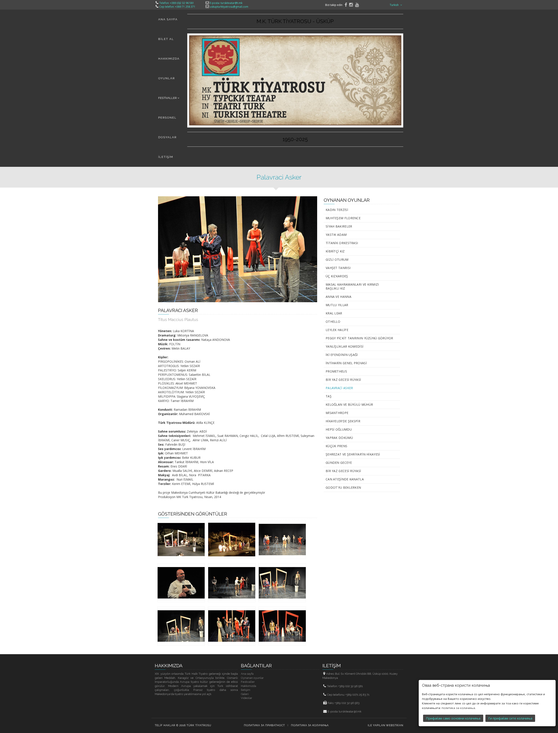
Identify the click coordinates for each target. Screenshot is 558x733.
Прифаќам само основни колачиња (453, 718)
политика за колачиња (458, 708)
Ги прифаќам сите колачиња (510, 718)
